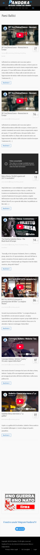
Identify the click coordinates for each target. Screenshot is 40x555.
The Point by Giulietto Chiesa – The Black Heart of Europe (13, 240)
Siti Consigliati (25, 549)
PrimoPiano (22, 53)
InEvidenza (16, 53)
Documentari (10, 53)
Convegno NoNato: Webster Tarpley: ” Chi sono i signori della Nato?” (14, 360)
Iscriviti (21, 529)
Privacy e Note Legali (11, 549)
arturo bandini (5, 119)
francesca (4, 53)
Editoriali (12, 244)
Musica (11, 181)
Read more (6, 83)
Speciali (3, 56)
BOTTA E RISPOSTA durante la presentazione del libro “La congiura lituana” (14, 301)
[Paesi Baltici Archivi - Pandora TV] (19, 2)
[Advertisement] (20, 465)
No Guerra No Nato (14, 364)
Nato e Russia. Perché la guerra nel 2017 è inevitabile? (13, 177)
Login (35, 549)
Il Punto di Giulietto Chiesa (21, 244)
